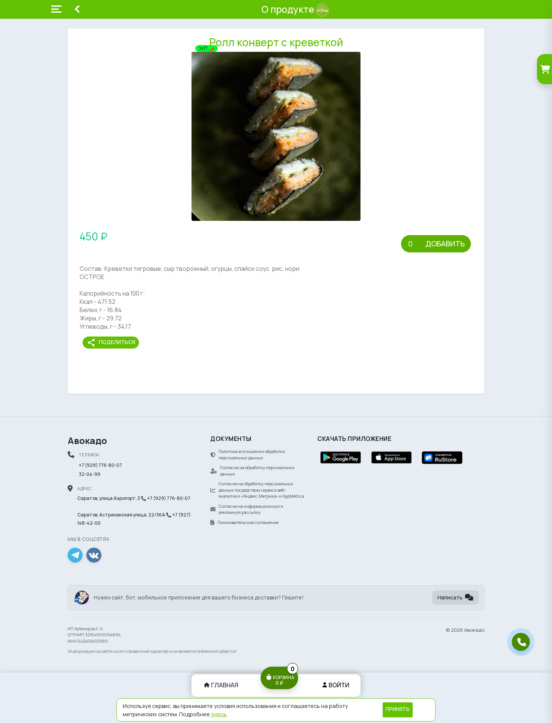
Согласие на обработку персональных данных (257, 471)
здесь (219, 714)
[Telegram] (75, 555)
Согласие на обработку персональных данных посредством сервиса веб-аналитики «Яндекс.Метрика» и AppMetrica (261, 490)
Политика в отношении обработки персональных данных (252, 454)
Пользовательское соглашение (248, 522)
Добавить (445, 243)
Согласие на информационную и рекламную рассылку (251, 509)
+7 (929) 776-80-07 (100, 465)
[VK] (93, 555)
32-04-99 (89, 474)
